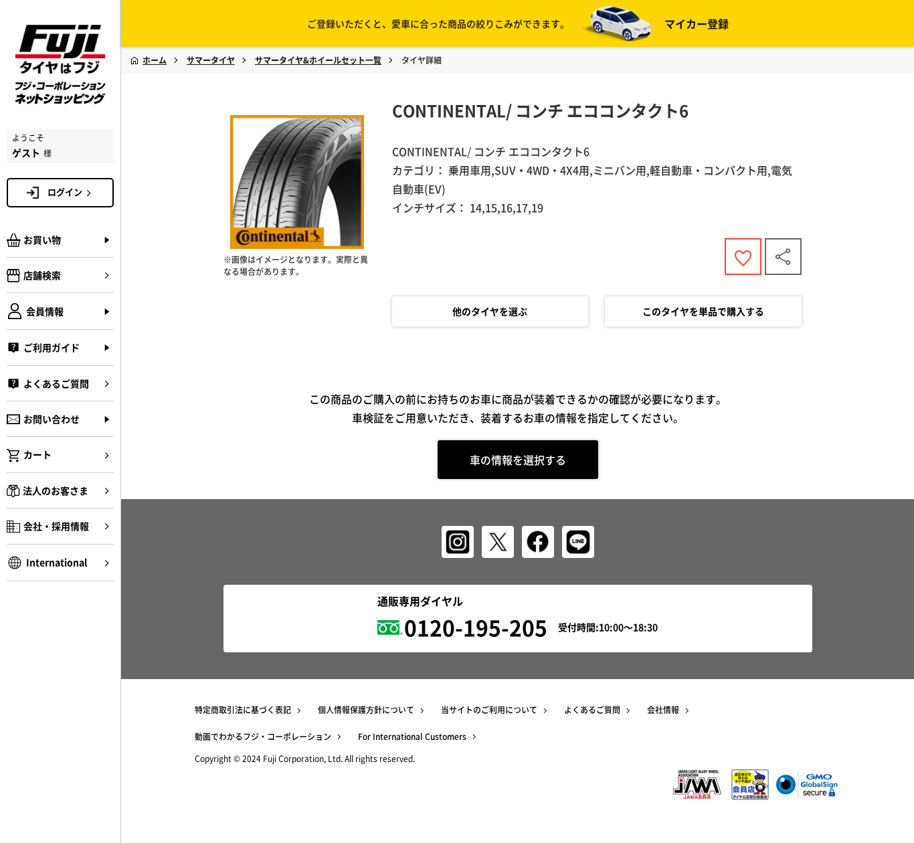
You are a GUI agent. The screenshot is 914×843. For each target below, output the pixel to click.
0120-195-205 (475, 627)
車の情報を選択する (518, 460)
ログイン (65, 191)
